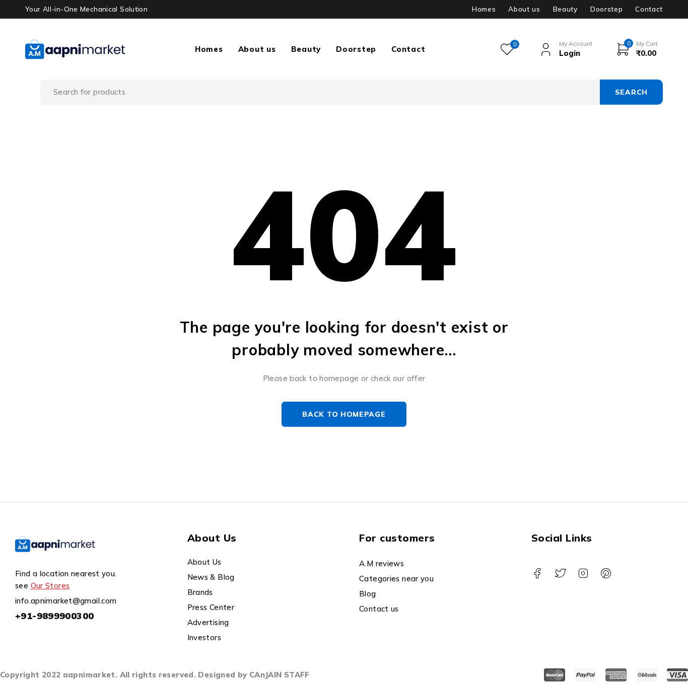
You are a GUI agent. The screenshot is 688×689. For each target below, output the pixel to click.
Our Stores (50, 585)
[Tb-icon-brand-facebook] (537, 573)
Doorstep (606, 9)
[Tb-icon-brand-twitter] (560, 573)
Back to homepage (343, 414)
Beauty (565, 9)
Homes (484, 9)
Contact (649, 9)
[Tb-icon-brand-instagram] (583, 573)
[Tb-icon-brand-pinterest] (606, 573)
